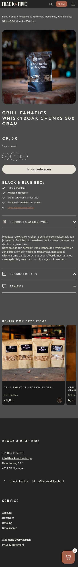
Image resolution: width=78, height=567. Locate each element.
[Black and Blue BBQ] (14, 4)
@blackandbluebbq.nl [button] (51, 481)
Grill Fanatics (11, 395)
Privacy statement (13, 545)
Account (7, 513)
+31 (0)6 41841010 (13, 453)
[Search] (49, 4)
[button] (71, 4)
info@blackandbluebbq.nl (17, 458)
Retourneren (9, 528)
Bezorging (8, 518)
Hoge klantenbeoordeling (21, 207)
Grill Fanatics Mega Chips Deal (28, 387)
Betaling (7, 523)
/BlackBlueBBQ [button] (18, 481)
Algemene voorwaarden (16, 540)
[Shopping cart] (60, 4)
